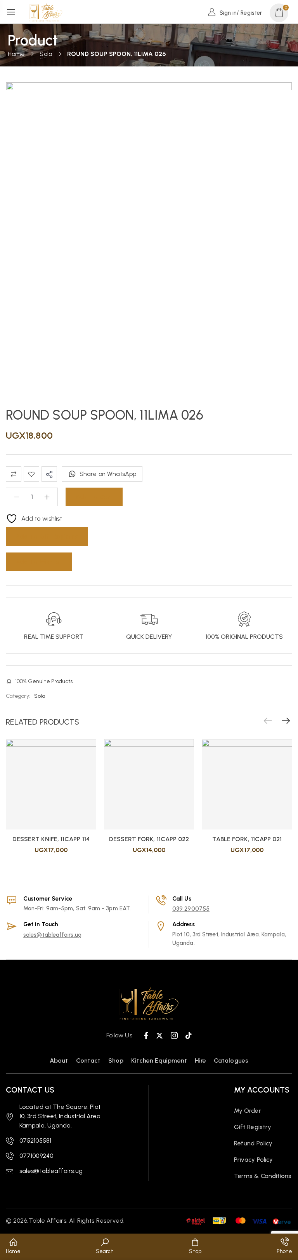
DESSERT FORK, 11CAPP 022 (149, 839)
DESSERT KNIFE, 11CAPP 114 (51, 839)
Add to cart (94, 496)
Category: (18, 696)
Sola (46, 54)
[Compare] (13, 474)
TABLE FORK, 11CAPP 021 (247, 839)
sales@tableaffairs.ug (52, 934)
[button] (286, 721)
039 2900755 (191, 908)
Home (16, 54)
